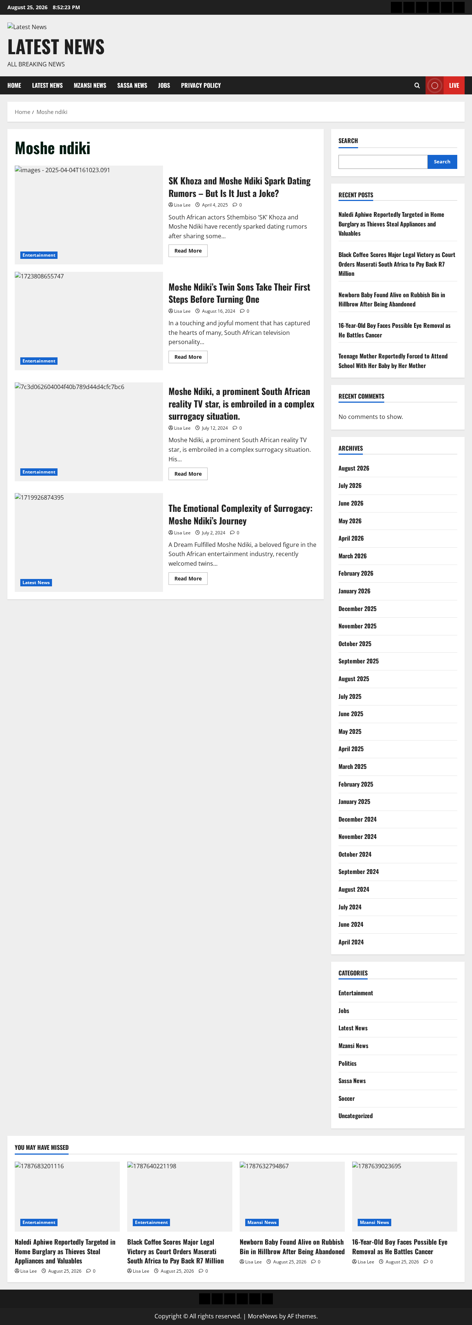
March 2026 (353, 555)
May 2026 (350, 520)
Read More (191, 252)
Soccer (347, 1098)
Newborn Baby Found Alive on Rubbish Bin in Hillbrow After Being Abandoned (392, 299)
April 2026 (351, 538)
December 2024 (357, 819)
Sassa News (132, 85)
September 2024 (359, 871)
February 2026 (356, 573)
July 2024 (350, 906)
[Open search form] (417, 85)
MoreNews (263, 1316)
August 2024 (354, 889)
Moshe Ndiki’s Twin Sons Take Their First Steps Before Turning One (89, 321)
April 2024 (351, 941)
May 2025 (350, 731)
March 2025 (353, 766)
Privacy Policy (201, 85)
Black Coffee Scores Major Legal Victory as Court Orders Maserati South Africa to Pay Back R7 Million (397, 264)
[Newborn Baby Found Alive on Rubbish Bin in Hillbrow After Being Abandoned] (292, 1197)
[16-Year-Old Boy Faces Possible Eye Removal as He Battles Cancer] (404, 1197)
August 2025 (354, 678)
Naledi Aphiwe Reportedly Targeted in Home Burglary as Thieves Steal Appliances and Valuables (391, 223)
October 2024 (355, 854)
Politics (348, 1063)
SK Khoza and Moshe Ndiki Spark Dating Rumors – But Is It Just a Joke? (89, 215)
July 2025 (350, 696)
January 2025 (354, 801)
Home (14, 85)
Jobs (164, 85)
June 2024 (351, 924)
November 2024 (357, 836)
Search (348, 140)
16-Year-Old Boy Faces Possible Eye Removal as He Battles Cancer (399, 1246)
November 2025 (357, 625)
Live (454, 85)
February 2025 (356, 784)
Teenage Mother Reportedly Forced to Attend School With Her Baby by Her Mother (393, 360)
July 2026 (350, 485)
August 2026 (354, 468)
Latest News (56, 45)
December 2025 (357, 608)
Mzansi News (90, 85)
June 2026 (351, 503)
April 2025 (351, 748)
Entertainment (38, 255)
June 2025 (351, 713)
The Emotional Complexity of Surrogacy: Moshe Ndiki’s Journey (89, 542)
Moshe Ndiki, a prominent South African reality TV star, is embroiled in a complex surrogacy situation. (89, 431)
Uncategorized (356, 1115)
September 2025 (359, 660)
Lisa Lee (182, 205)
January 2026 (355, 590)
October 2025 (355, 643)
